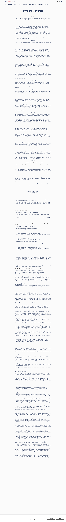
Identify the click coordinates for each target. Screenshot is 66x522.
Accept (51, 518)
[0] (61, 1)
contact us (29, 164)
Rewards (46, 4)
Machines (10, 4)
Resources (34, 4)
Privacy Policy (12, 520)
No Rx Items (25, 4)
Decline (60, 518)
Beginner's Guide (40, 4)
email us (19, 352)
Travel (19, 4)
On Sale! (29, 4)
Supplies (15, 4)
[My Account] (59, 1)
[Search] (57, 1)
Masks (5, 4)
